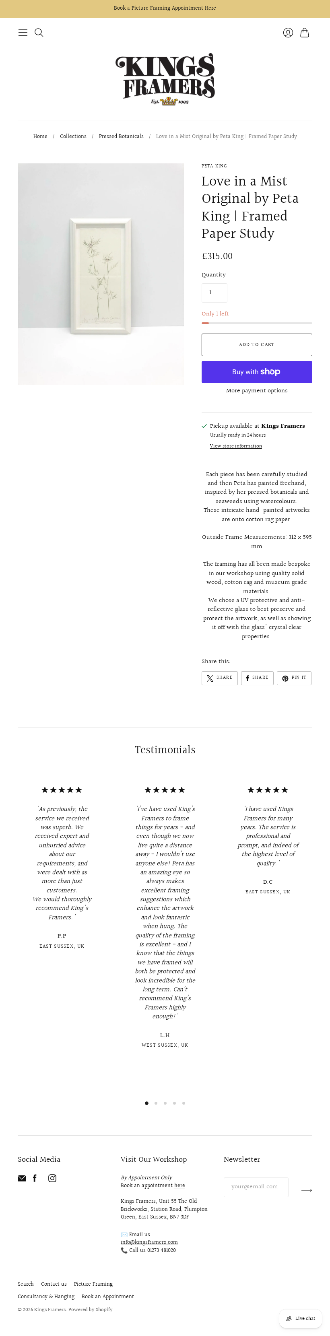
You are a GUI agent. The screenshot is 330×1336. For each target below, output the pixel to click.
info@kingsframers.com (149, 1242)
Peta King (214, 166)
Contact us (54, 1284)
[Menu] (22, 32)
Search (26, 1284)
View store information (236, 446)
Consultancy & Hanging (46, 1297)
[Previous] (17, 933)
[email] (22, 1180)
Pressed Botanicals (121, 137)
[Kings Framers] (165, 80)
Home (40, 137)
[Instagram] (52, 1180)
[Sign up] (306, 1190)
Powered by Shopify (90, 1310)
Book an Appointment (108, 1297)
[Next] (312, 933)
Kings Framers (50, 1310)
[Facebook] (35, 1180)
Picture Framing (93, 1284)
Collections (73, 137)
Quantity (214, 275)
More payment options (257, 391)
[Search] (39, 32)
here (179, 1185)
